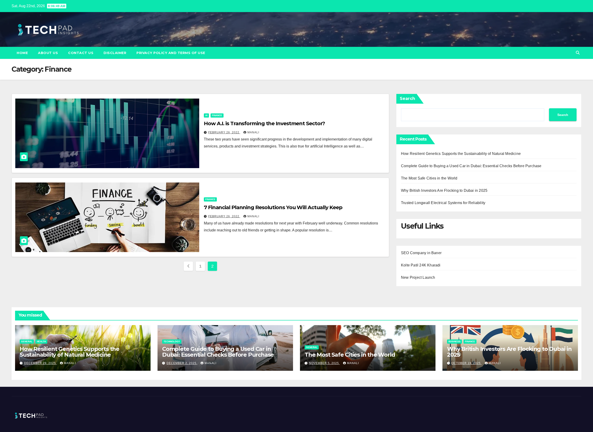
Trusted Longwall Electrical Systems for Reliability (443, 203)
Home (22, 53)
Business (454, 341)
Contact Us (80, 53)
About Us (48, 53)
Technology (172, 341)
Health (41, 341)
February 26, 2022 (224, 132)
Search (407, 98)
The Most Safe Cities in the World (429, 178)
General (26, 341)
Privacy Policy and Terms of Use (170, 53)
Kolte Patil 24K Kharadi (421, 265)
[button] (578, 53)
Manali (253, 132)
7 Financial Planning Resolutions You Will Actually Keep (273, 207)
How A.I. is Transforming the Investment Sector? (264, 123)
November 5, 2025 (324, 363)
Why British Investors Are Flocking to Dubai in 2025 (444, 190)
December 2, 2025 (182, 363)
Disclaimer (115, 53)
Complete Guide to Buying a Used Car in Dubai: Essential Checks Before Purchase (471, 166)
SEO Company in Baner (421, 253)
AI (206, 115)
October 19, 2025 (466, 363)
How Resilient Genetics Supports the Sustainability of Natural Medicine (461, 154)
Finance (217, 115)
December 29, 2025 (40, 363)
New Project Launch (418, 277)
